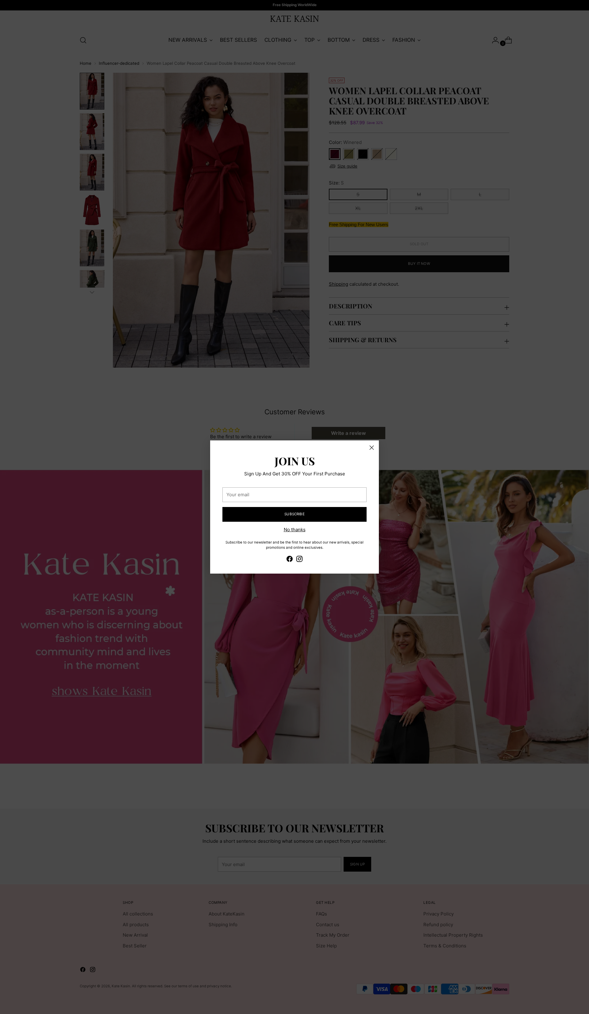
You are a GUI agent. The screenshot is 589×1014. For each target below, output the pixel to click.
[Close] (371, 447)
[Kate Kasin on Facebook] (289, 560)
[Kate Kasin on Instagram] (299, 560)
